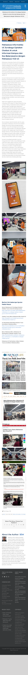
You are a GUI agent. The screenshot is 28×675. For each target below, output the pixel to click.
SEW (4, 514)
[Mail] (8, 576)
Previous (19, 23)
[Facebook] (2, 576)
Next (24, 23)
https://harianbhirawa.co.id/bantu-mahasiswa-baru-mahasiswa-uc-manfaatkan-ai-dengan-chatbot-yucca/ (13, 336)
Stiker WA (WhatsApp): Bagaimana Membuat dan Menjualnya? (20, 592)
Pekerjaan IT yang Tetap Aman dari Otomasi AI (7, 620)
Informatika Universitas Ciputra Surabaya (20, 577)
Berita (14, 514)
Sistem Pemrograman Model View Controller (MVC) (20, 599)
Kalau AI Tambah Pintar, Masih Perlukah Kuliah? (7, 614)
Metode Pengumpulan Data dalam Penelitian (20, 582)
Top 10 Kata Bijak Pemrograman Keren (20, 587)
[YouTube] (4, 576)
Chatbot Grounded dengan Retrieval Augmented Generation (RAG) (7, 627)
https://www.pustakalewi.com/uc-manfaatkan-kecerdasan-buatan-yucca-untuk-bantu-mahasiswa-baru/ (13, 327)
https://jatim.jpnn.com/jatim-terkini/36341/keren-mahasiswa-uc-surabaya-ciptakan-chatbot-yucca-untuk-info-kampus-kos (13, 312)
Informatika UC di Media (20, 514)
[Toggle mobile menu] (25, 5)
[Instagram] (6, 576)
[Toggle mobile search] (25, 6)
